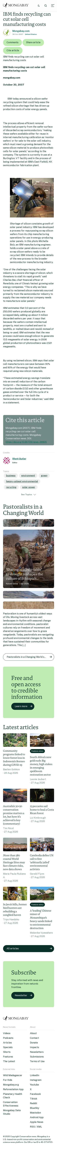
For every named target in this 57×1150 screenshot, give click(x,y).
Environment (28, 475)
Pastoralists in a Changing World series (28, 657)
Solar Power (28, 487)
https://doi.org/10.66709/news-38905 (26, 442)
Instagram (35, 1080)
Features (8, 1056)
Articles (7, 1042)
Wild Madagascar (12, 1075)
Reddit (33, 1103)
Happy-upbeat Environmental (22, 481)
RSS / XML (36, 1126)
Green (44, 475)
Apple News (36, 1122)
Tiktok (33, 1098)
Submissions (37, 1056)
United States (31, 34)
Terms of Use (37, 1061)
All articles (13, 948)
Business (10, 475)
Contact (34, 1038)
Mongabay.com (21, 31)
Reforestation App (13, 1089)
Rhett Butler (19, 458)
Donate (34, 1042)
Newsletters (37, 1052)
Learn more (21, 706)
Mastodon (35, 1112)
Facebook (35, 1094)
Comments (12, 42)
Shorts (7, 1052)
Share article (33, 42)
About (33, 1033)
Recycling (11, 487)
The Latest (9, 1061)
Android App (37, 1117)
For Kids (7, 1080)
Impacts (34, 1047)
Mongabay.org (11, 1084)
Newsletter (21, 995)
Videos (6, 1033)
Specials (8, 1047)
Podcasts (8, 1038)
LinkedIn (34, 1075)
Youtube (34, 1084)
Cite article (13, 50)
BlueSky (34, 1108)
